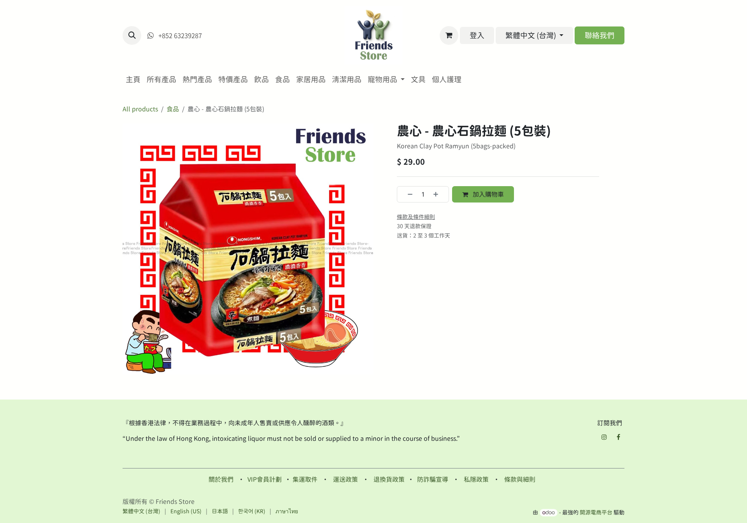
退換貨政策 (389, 479)
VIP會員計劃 (264, 479)
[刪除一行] (406, 194)
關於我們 (221, 479)
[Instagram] (604, 437)
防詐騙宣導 (432, 479)
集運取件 (305, 479)
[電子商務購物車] (449, 35)
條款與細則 (519, 479)
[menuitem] (133, 79)
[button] (132, 35)
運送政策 (345, 479)
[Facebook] (618, 437)
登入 (477, 35)
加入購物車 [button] (487, 194)
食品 (173, 109)
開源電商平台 (596, 512)
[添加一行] (439, 194)
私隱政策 (476, 479)
